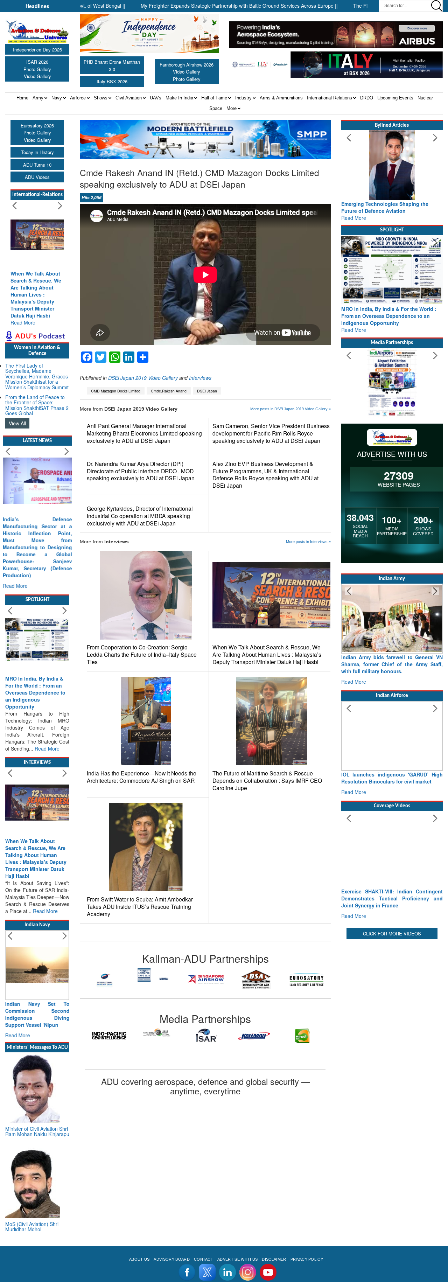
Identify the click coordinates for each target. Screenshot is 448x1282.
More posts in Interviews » (308, 541)
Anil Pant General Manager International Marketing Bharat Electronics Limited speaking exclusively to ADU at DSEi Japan (144, 433)
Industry (243, 97)
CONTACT (203, 1259)
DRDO (366, 97)
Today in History (37, 152)
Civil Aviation (128, 97)
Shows (100, 97)
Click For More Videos (392, 933)
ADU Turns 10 (37, 164)
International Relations (329, 97)
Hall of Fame (214, 97)
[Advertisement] (392, 1046)
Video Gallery (37, 76)
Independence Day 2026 (37, 49)
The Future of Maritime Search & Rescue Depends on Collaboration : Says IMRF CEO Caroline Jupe (267, 780)
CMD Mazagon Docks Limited (115, 390)
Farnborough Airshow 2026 (187, 64)
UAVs (155, 97)
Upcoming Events (395, 97)
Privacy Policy (306, 1259)
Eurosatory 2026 (37, 125)
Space (215, 108)
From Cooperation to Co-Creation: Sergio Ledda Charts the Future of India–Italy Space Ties (142, 654)
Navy (56, 97)
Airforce (78, 97)
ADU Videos (37, 177)
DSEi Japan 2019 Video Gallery (143, 377)
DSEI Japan (207, 390)
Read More (22, 322)
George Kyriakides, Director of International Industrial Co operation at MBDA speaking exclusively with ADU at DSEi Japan (140, 516)
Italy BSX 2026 (112, 81)
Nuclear (425, 97)
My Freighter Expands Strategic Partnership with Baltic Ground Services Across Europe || (204, 5)
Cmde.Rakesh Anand (169, 390)
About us (139, 1259)
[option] (105, 975)
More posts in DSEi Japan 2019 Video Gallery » (290, 409)
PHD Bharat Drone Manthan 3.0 (112, 65)
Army (38, 97)
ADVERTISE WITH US (237, 1259)
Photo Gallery (37, 69)
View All (17, 423)
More (231, 108)
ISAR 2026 (37, 61)
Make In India (179, 97)
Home (22, 97)
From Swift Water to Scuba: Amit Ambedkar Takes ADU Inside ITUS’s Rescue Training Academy (140, 907)
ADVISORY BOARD (171, 1259)
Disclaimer (274, 1259)
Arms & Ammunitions (281, 97)
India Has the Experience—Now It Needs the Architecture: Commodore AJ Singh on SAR (141, 776)
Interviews (200, 377)
